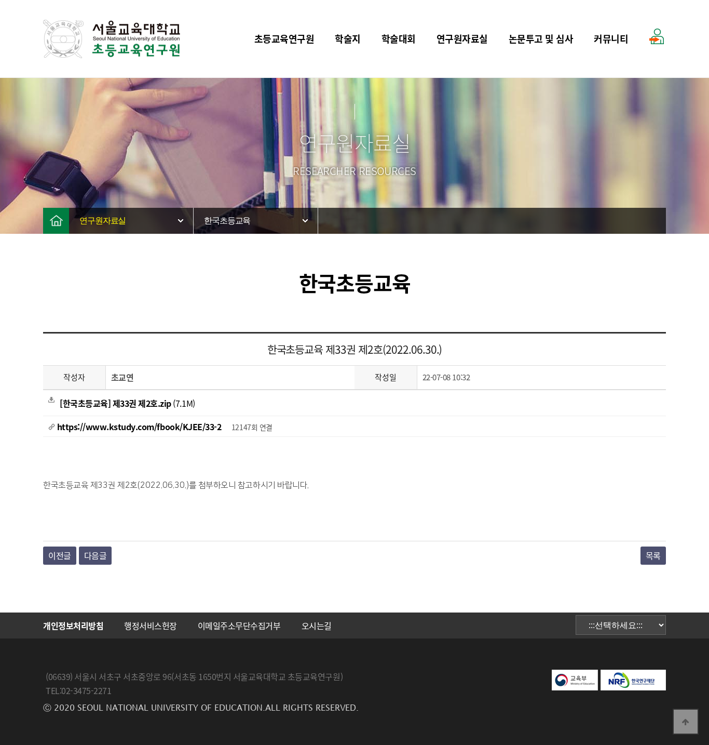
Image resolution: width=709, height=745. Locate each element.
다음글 (95, 555)
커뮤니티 (611, 39)
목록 (653, 555)
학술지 (348, 39)
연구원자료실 (462, 39)
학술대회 (398, 39)
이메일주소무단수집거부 (239, 625)
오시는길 (317, 625)
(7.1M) (127, 403)
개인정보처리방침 (73, 625)
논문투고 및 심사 (541, 39)
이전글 (59, 555)
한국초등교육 (227, 220)
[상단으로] (686, 722)
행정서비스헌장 (150, 625)
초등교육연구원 (284, 39)
